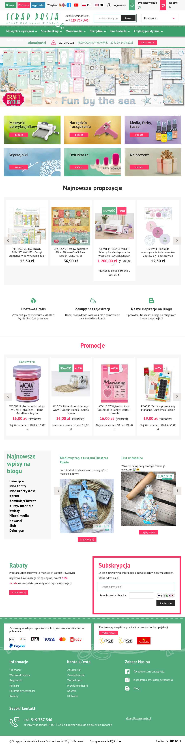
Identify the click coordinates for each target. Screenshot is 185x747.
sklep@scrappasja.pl (77, 16)
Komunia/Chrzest (22, 501)
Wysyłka (52, 5)
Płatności (15, 670)
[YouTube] (76, 5)
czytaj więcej (19, 592)
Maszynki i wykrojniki (20, 31)
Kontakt (14, 685)
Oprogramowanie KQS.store (106, 741)
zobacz (32, 130)
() (147, 5)
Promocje (23, 5)
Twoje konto (75, 680)
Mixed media (74, 31)
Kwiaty (14, 511)
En (101, 5)
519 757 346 (38, 719)
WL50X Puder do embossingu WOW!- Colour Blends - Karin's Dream (71, 409)
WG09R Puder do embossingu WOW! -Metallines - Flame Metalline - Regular (27, 409)
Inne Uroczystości (22, 491)
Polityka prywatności (22, 691)
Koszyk (71, 691)
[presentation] (8, 241)
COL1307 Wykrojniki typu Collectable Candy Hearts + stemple (114, 409)
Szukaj (128, 18)
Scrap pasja (33, 18)
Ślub (12, 525)
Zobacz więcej (33, 312)
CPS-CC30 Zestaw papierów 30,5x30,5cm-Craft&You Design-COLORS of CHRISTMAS (71, 254)
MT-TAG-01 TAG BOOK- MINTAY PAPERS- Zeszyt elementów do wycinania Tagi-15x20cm (27, 254)
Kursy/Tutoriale (21, 506)
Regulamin (15, 680)
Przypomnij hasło (77, 685)
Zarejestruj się (76, 675)
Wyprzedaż (38, 5)
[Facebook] (69, 5)
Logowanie (119, 5)
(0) (173, 4)
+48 (76, 20)
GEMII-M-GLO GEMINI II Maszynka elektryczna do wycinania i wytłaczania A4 (114, 252)
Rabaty (13, 696)
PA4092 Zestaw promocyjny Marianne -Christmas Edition (158, 407)
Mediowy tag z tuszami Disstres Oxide (84, 460)
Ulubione (72, 696)
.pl (175, 741)
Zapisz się (166, 603)
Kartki (14, 496)
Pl (88, 5)
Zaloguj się (74, 670)
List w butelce (132, 458)
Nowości (11, 5)
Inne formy (17, 486)
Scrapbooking (50, 31)
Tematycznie (15, 40)
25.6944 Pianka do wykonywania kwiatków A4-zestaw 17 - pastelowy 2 (158, 252)
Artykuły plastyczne (147, 31)
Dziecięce (16, 481)
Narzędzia (96, 31)
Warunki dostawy (19, 675)
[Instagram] (61, 5)
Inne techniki (118, 31)
